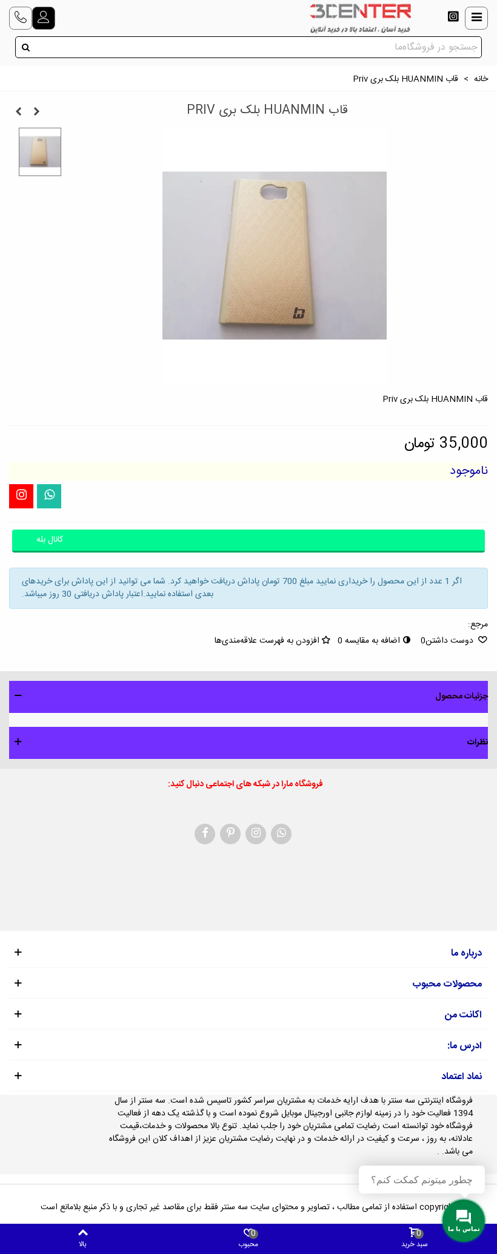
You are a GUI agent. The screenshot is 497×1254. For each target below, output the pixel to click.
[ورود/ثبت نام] (43, 18)
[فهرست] (476, 18)
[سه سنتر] (360, 18)
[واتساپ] (49, 496)
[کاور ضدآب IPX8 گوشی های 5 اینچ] (18, 112)
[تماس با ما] (20, 18)
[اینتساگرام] (453, 18)
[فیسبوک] (205, 834)
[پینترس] (230, 834)
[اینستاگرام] (21, 496)
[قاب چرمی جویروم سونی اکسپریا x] (36, 112)
